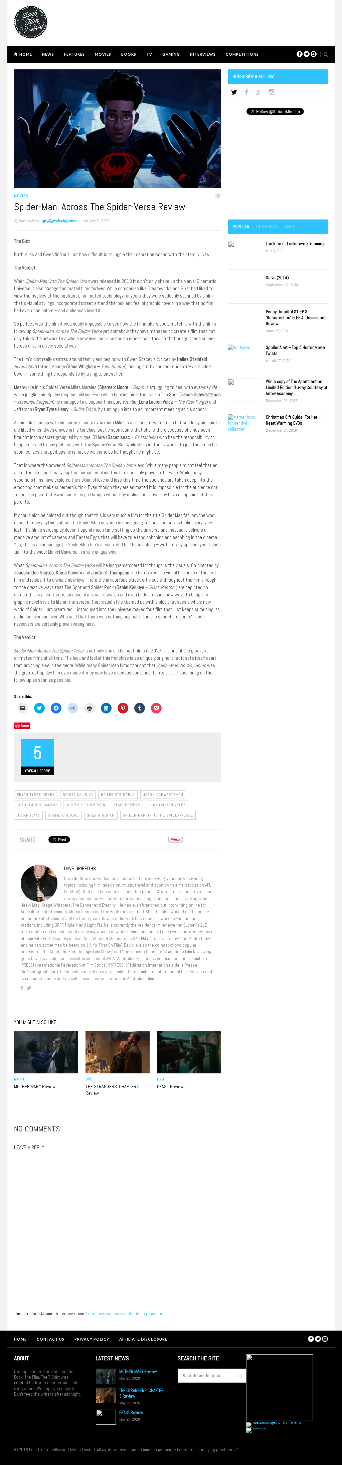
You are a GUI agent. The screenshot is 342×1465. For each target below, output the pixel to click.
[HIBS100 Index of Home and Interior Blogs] (273, 1422)
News (48, 54)
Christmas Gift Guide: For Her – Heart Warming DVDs (293, 420)
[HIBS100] (256, 1427)
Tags (289, 226)
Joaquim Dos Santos (37, 805)
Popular (240, 226)
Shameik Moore (63, 815)
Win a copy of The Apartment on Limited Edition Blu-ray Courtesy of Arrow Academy (296, 387)
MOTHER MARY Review (34, 1086)
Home (25, 54)
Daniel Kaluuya (78, 794)
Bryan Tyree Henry (36, 794)
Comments (267, 226)
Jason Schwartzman (163, 794)
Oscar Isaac (28, 815)
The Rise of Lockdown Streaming (295, 244)
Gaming (171, 54)
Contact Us (50, 1339)
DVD (89, 1079)
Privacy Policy (91, 1339)
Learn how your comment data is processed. (126, 1314)
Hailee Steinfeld (118, 794)
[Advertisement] (278, 167)
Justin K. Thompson (86, 805)
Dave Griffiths (29, 220)
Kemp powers (127, 805)
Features (74, 54)
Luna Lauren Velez (167, 805)
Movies (103, 54)
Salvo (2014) (277, 278)
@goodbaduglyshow (62, 220)
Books (128, 54)
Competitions (242, 54)
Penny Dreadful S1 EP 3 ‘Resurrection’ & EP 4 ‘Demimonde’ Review (297, 318)
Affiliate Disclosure (143, 1339)
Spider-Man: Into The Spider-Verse (158, 815)
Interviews (203, 54)
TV (149, 54)
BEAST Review (170, 1086)
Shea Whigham (101, 815)
